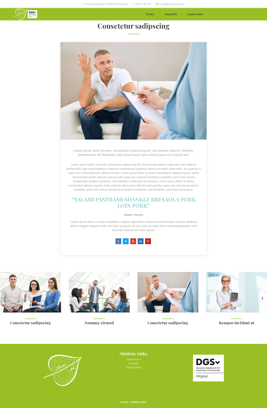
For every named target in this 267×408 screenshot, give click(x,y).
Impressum (134, 359)
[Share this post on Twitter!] (126, 241)
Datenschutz (133, 367)
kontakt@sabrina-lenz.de (172, 4)
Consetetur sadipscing (168, 322)
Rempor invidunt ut (236, 322)
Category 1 (237, 318)
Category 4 (30, 318)
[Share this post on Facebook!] (118, 241)
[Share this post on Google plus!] (133, 241)
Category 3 (99, 318)
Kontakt (133, 363)
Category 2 (134, 34)
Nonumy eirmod (99, 322)
